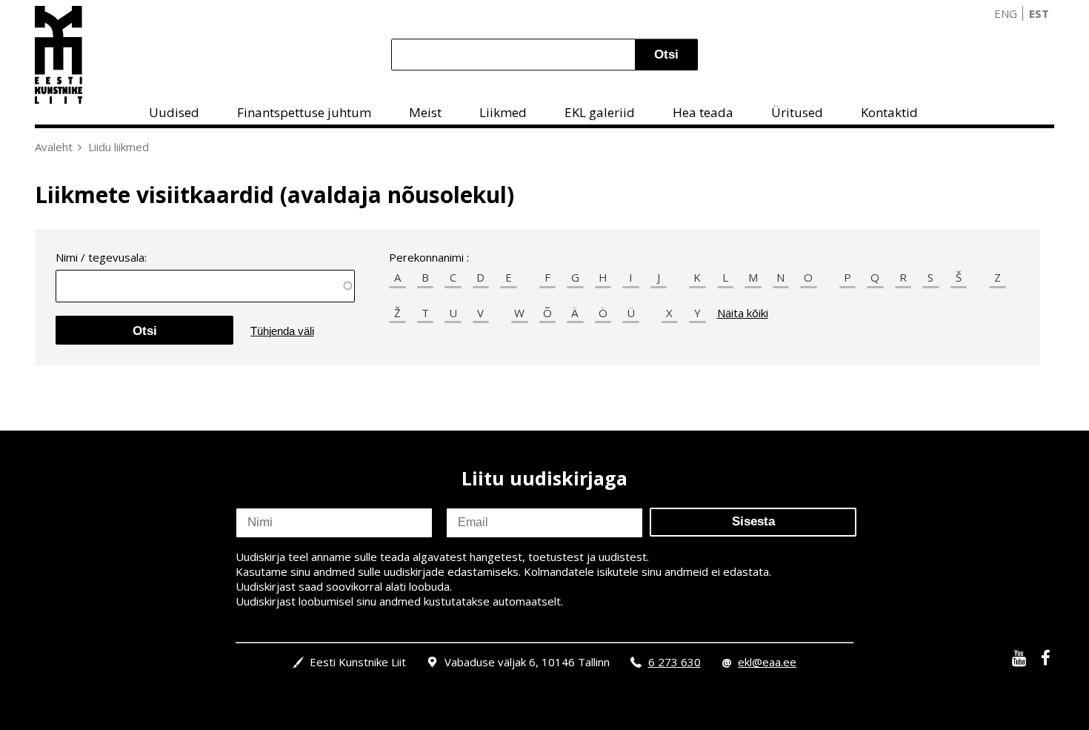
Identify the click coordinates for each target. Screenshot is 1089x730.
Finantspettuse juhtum (304, 112)
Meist (425, 112)
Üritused (797, 112)
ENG (1005, 13)
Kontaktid (889, 112)
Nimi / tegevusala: (101, 257)
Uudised (174, 112)
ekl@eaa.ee (767, 661)
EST (1039, 13)
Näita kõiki (742, 312)
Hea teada (703, 112)
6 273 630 (674, 661)
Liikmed (503, 112)
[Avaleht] (58, 55)
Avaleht (54, 146)
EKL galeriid (600, 112)
